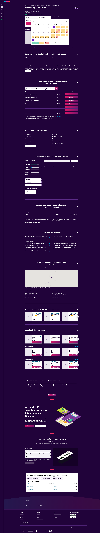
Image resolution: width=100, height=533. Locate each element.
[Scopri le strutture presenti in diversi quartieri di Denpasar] (77, 330)
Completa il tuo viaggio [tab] (57, 478)
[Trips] (1, 16)
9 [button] (48, 29)
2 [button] (48, 27)
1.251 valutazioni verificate (37, 14)
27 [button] (40, 37)
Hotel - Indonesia (37, 5)
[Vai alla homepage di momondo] (7, 1)
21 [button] (43, 34)
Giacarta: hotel (54, 485)
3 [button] (33, 29)
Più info (76, 346)
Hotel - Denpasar (48, 5)
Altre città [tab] (29, 478)
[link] (37, 342)
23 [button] (48, 34)
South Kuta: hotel (55, 483)
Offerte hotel (27, 5)
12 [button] (38, 32)
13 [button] (40, 32)
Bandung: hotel (54, 489)
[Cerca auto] (1, 9)
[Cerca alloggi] (1, 7)
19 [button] (38, 34)
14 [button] (43, 32)
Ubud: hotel (29, 483)
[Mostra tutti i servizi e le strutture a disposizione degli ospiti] (77, 130)
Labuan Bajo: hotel (30, 486)
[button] (2, 1)
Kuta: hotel (28, 485)
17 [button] (33, 34)
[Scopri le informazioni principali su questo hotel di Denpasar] (77, 54)
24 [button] (33, 37)
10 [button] (33, 32)
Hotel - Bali (42, 5)
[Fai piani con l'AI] (1, 13)
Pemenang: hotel (55, 486)
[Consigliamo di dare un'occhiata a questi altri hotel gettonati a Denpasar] (77, 309)
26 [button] (38, 37)
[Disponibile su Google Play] (73, 515)
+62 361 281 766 (28, 12)
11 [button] (35, 32)
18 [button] (35, 34)
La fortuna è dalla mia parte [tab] (46, 478)
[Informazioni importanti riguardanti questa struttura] (77, 206)
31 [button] (33, 39)
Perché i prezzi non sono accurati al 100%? (34, 505)
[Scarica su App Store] (73, 517)
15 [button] (45, 32)
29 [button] (45, 37)
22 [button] (45, 34)
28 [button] (43, 37)
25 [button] (35, 37)
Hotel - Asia (32, 5)
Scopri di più (58, 116)
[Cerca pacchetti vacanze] (1, 11)
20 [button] (40, 34)
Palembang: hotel (30, 489)
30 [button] (48, 37)
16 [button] (48, 32)
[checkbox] (30, 192)
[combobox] (39, 451)
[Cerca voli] (1, 5)
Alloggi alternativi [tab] (36, 478)
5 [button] (38, 29)
